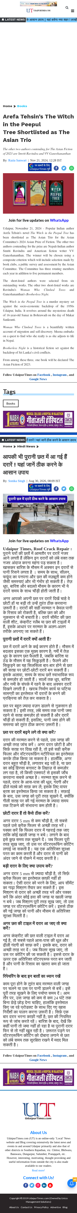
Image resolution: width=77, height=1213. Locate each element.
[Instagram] (38, 1185)
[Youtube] (50, 1185)
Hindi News (26, 446)
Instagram (60, 374)
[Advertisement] (38, 63)
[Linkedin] (44, 1185)
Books (22, 106)
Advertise (55, 1207)
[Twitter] (31, 1185)
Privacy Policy (41, 1207)
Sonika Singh (16, 481)
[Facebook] (25, 1185)
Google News (38, 379)
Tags (9, 391)
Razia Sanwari (17, 160)
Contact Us (26, 1207)
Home (7, 106)
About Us (38, 1132)
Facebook (43, 374)
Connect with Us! (38, 1177)
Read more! (38, 1170)
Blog (65, 1207)
